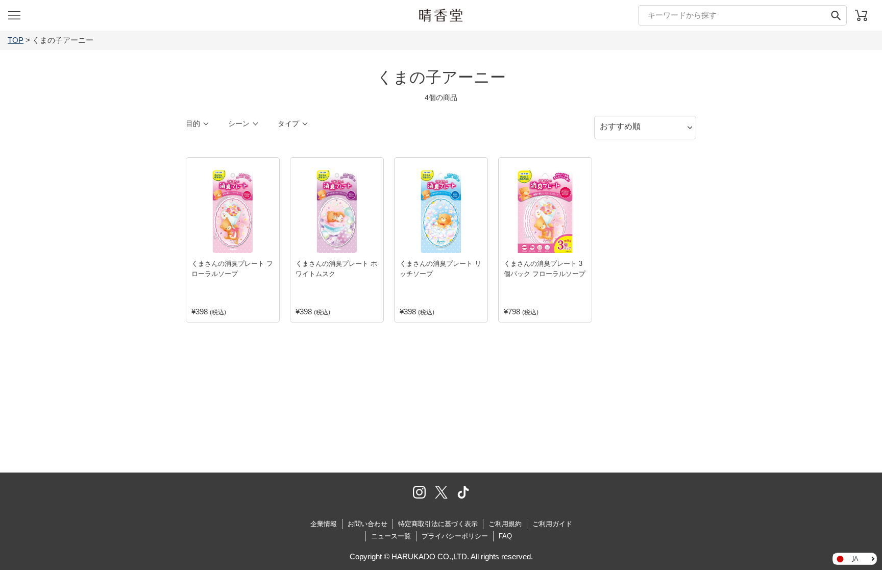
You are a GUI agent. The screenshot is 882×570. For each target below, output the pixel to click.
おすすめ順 (620, 126)
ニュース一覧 (391, 536)
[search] (742, 15)
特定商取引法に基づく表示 (438, 524)
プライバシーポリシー (455, 536)
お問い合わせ (367, 524)
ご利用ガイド (552, 524)
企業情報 (323, 524)
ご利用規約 (505, 524)
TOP (15, 40)
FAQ (505, 536)
